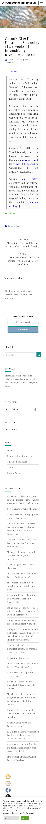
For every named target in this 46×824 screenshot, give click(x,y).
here (19, 382)
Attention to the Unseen (19, 3)
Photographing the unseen (19, 456)
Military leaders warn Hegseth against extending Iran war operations (21, 555)
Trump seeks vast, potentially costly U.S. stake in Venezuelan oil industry (22, 713)
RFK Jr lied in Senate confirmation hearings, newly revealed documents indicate (23, 735)
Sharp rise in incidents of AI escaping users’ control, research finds (22, 586)
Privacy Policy (13, 473)
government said (29, 159)
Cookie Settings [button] (11, 818)
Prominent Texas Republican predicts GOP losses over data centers (21, 685)
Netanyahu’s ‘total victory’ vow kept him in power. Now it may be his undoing (22, 543)
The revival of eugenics (17, 658)
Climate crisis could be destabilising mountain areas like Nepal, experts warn (22, 648)
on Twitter (30, 178)
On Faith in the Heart (17, 461)
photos (24, 291)
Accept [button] (24, 818)
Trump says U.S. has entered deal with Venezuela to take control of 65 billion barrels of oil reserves (22, 611)
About (10, 450)
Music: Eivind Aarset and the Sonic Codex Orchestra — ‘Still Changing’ (23, 243)
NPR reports (11, 71)
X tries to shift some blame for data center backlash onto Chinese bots (21, 598)
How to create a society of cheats (22, 508)
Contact (10, 467)
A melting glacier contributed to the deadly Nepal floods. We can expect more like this (22, 747)
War (18, 226)
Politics (11, 226)
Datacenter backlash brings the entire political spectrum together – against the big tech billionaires (23, 500)
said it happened (25, 163)
